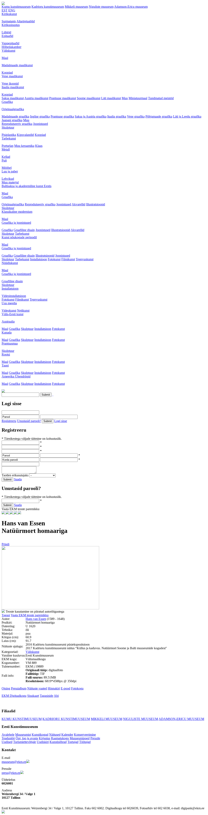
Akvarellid (78, 204)
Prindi (5, 544)
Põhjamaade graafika (158, 116)
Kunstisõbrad (58, 742)
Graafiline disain (24, 230)
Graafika (7, 102)
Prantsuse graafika (62, 116)
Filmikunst (68, 259)
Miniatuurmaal (138, 98)
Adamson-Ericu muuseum (131, 6)
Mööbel (7, 167)
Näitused (55, 734)
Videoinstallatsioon (14, 296)
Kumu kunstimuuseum (16, 6)
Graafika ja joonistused (16, 222)
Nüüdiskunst (10, 263)
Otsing (6, 688)
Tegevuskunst (84, 259)
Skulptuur (8, 127)
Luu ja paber (10, 171)
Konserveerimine (85, 734)
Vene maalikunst (12, 76)
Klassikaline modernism (17, 211)
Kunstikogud (40, 734)
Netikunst (23, 310)
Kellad (6, 156)
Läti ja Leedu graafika (187, 116)
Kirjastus (44, 738)
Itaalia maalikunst (13, 87)
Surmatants (9, 21)
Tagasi (6, 615)
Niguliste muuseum (101, 6)
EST (5, 10)
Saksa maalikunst (13, 98)
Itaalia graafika (116, 116)
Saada (18, 479)
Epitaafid (7, 36)
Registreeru (9, 421)
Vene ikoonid (10, 83)
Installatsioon (38, 259)
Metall (6, 149)
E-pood (65, 688)
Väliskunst (8, 50)
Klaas (38, 145)
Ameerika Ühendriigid (16, 376)
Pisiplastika (9, 134)
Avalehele (8, 734)
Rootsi (6, 354)
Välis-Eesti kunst (12, 314)
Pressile (95, 738)
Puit (4, 160)
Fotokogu (77, 688)
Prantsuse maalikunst (62, 98)
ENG (11, 10)
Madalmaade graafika (15, 116)
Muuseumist (23, 734)
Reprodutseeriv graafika (17, 123)
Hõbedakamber (11, 47)
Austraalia (8, 321)
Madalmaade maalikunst (17, 65)
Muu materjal (10, 182)
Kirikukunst (9, 14)
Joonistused (40, 123)
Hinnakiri (54, 688)
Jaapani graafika (12, 120)
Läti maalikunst (111, 98)
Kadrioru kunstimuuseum (47, 6)
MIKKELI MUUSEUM (106, 719)
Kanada (7, 332)
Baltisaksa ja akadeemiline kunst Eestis (26, 186)
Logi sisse (60, 421)
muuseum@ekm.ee (14, 762)
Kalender (67, 734)
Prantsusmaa (10, 343)
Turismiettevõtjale (24, 742)
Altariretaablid (25, 21)
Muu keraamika (24, 145)
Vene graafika (136, 116)
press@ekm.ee (11, 773)
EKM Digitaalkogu (14, 695)
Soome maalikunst (88, 98)
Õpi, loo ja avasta (27, 738)
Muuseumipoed (80, 738)
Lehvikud (8, 178)
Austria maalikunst (36, 98)
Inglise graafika (40, 116)
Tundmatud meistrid (161, 98)
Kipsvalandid (25, 134)
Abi (56, 695)
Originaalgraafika (13, 109)
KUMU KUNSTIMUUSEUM (22, 719)
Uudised (7, 742)
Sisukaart (33, 695)
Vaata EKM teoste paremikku (30, 615)
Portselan (7, 145)
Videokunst (9, 310)
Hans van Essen (36, 619)
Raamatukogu (60, 738)
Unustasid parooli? (29, 421)
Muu (125, 98)
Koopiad (7, 72)
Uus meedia (9, 303)
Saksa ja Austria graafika (90, 116)
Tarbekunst (9, 138)
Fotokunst (54, 259)
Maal (5, 58)
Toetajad (72, 742)
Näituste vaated (37, 688)
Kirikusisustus (11, 25)
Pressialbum (18, 688)
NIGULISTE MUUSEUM (140, 719)
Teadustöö (8, 738)
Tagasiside (46, 695)
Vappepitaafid (10, 43)
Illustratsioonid (95, 204)
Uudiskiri (43, 742)
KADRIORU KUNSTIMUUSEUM (66, 719)
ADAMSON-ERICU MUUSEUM (181, 719)
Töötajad (85, 742)
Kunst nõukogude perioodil (19, 237)
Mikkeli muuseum (76, 6)
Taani (5, 365)
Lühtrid (6, 32)
